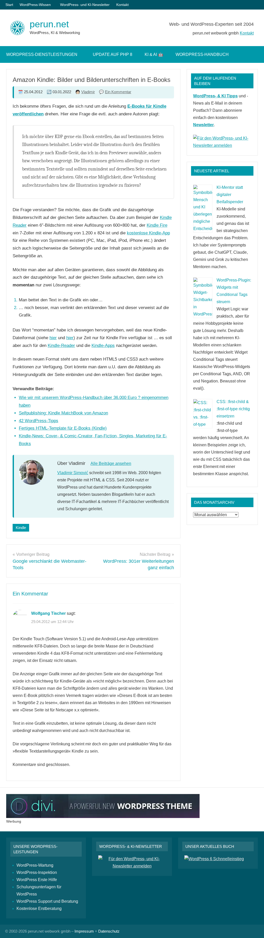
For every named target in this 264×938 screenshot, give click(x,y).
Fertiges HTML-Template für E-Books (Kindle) (63, 428)
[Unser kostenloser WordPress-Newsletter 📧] (132, 866)
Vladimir (88, 92)
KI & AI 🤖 (154, 54)
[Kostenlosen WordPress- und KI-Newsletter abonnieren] (222, 145)
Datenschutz (109, 931)
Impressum (84, 931)
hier (53, 337)
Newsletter (203, 125)
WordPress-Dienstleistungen (41, 54)
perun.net (49, 24)
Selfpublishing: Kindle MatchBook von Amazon (63, 413)
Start (9, 5)
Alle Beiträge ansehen (110, 463)
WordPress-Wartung (34, 865)
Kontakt (122, 5)
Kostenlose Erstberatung (39, 908)
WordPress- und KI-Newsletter (85, 5)
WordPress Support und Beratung (47, 901)
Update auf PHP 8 (112, 54)
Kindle (21, 527)
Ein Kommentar (118, 92)
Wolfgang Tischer (48, 613)
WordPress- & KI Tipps (215, 96)
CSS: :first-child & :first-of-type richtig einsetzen (233, 408)
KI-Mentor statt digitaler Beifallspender (230, 194)
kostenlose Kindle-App (148, 233)
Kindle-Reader (61, 345)
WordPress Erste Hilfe (36, 879)
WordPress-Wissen (35, 5)
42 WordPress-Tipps (38, 420)
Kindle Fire (157, 225)
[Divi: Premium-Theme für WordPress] (103, 816)
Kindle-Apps (103, 345)
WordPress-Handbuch (202, 54)
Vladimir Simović (72, 473)
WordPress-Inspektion (36, 872)
